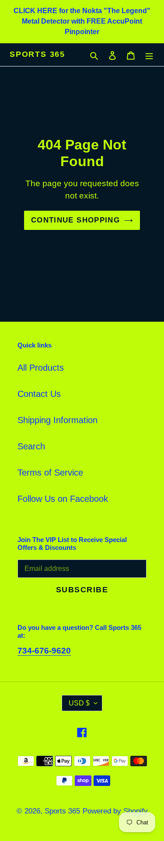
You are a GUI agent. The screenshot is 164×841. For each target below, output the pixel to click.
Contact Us (39, 394)
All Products (40, 367)
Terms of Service (50, 472)
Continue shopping (75, 220)
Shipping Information (57, 420)
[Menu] (149, 55)
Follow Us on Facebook (62, 499)
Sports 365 (37, 54)
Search (31, 446)
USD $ (79, 703)
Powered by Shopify (115, 811)
